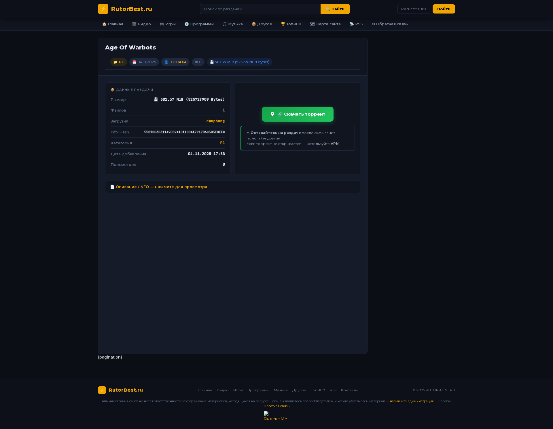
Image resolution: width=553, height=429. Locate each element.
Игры (238, 390)
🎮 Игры (168, 24)
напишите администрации (412, 401)
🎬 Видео (141, 24)
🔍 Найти (335, 9)
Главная (205, 390)
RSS (333, 390)
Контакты (349, 390)
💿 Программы (199, 24)
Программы (258, 390)
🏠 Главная (112, 24)
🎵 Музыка (232, 24)
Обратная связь (276, 406)
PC (121, 62)
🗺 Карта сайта (325, 24)
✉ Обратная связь (390, 24)
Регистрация (414, 9)
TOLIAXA (178, 62)
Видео (223, 390)
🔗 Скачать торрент (301, 114)
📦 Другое (261, 24)
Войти (443, 9)
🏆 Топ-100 (291, 24)
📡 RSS (356, 24)
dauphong (216, 120)
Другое (299, 390)
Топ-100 (318, 390)
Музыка (281, 390)
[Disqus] (232, 273)
